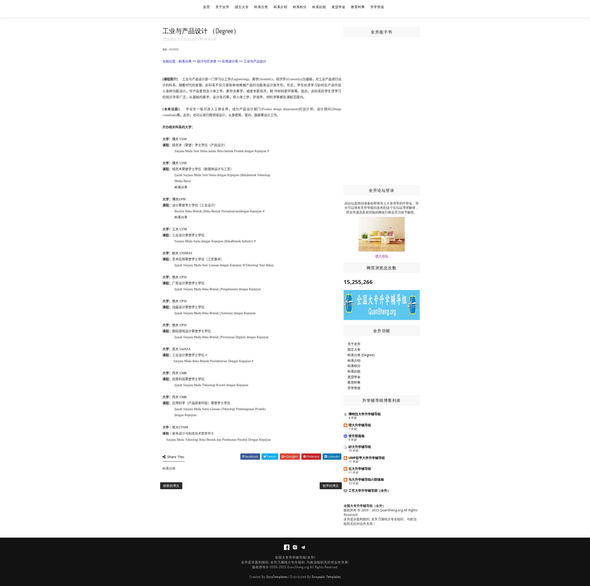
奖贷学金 (338, 7)
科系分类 (261, 7)
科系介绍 (280, 7)
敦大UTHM (180, 427)
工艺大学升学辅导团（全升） (369, 490)
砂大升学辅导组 (359, 446)
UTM (183, 229)
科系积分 (300, 7)
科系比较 (319, 7)
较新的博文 (171, 485)
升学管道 (377, 7)
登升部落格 (356, 436)
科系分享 (180, 187)
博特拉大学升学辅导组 (364, 414)
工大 (175, 229)
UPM (182, 199)
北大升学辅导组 (359, 468)
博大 (175, 199)
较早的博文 (331, 485)
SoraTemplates (276, 577)
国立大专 (242, 7)
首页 (206, 7)
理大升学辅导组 (359, 425)
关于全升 (222, 7)
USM (182, 139)
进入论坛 (381, 256)
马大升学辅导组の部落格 (366, 479)
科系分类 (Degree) (361, 355)
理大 (175, 139)
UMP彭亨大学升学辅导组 (366, 458)
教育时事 (358, 7)
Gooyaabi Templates (326, 577)
